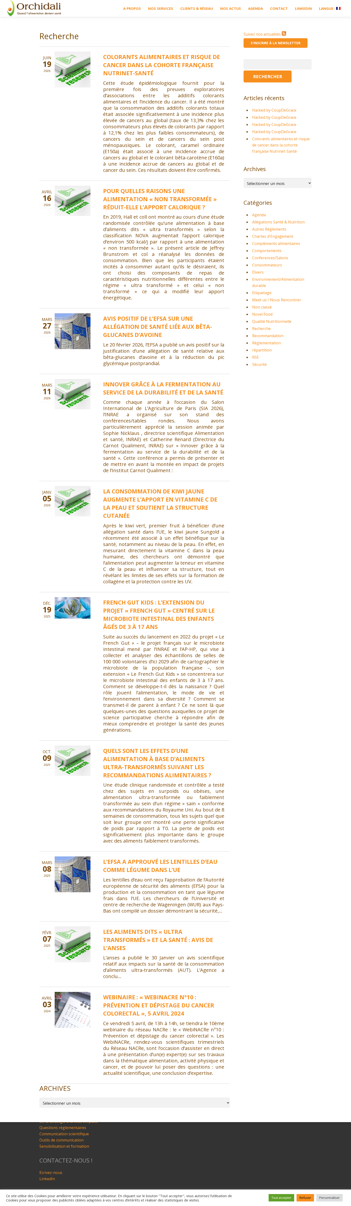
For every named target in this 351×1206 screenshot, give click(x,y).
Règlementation (266, 343)
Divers (258, 272)
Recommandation (267, 335)
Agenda (259, 214)
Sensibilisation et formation (64, 1146)
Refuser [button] (305, 1197)
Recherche (261, 328)
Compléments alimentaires (276, 243)
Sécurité (259, 364)
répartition (262, 350)
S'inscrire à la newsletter (275, 43)
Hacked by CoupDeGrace (274, 110)
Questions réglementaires (62, 1127)
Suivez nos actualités (263, 34)
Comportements (267, 250)
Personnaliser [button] (329, 1197)
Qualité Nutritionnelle (271, 321)
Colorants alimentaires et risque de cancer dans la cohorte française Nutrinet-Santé (281, 145)
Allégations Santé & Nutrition (278, 222)
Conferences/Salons (270, 257)
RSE (255, 357)
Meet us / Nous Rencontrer (276, 300)
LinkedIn (47, 1178)
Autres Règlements (269, 229)
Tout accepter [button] (281, 1197)
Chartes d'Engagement (272, 236)
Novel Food (262, 314)
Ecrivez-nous (50, 1172)
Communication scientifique (64, 1133)
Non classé (262, 307)
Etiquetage (261, 292)
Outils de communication (61, 1140)
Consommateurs (267, 265)
